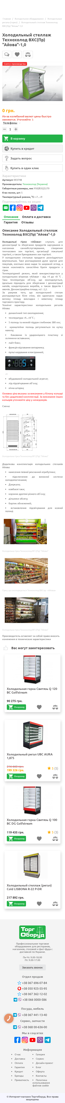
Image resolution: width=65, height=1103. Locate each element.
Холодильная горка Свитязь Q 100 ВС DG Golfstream (32, 821)
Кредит (19, 1071)
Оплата (19, 1063)
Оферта (40, 1071)
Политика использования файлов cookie (41, 1083)
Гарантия (11, 222)
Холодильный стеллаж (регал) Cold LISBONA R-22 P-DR (29, 887)
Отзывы (27, 222)
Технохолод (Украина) (35, 184)
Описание (11, 217)
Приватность (22, 1080)
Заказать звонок (32, 967)
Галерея (40, 1054)
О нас (18, 1054)
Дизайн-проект (44, 1063)
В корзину (18, 138)
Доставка (20, 1058)
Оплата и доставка (36, 217)
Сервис (40, 1058)
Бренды (19, 1075)
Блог (38, 1067)
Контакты (41, 1075)
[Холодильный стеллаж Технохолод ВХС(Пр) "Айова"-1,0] (32, 83)
